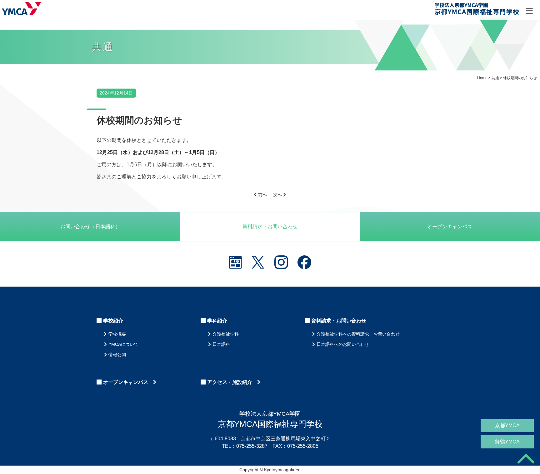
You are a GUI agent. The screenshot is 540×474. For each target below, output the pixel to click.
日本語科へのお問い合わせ (343, 344)
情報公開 (117, 354)
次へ (278, 194)
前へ (262, 194)
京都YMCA (507, 425)
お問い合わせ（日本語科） (90, 226)
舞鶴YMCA (507, 441)
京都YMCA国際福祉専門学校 (476, 10)
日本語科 (221, 344)
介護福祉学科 (225, 333)
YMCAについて (123, 344)
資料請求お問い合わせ (270, 226)
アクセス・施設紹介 (232, 382)
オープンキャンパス (449, 226)
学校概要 (117, 333)
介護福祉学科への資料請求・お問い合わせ (358, 333)
